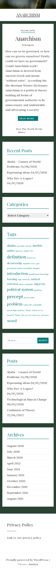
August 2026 (15, 446)
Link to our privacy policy (24, 537)
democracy (31, 258)
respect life (27, 305)
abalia (11, 245)
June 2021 (13, 469)
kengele (29, 45)
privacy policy (29, 297)
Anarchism (28, 38)
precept (15, 296)
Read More (27, 118)
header (20, 268)
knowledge (44, 274)
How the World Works (29, 129)
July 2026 (13, 451)
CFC (31, 251)
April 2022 (14, 463)
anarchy (28, 246)
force (33, 263)
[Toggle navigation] (49, 6)
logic (20, 279)
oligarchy (39, 284)
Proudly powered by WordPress (27, 559)
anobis (37, 245)
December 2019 (17, 487)
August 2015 (15, 498)
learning (12, 279)
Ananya (33, 564)
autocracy (19, 251)
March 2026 (15, 457)
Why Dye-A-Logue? (20, 178)
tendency (21, 310)
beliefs (26, 251)
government (11, 268)
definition (16, 257)
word (12, 320)
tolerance (45, 315)
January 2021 (15, 475)
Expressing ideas (18, 172)
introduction (17, 273)
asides (10, 250)
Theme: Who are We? (23, 315)
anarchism (20, 246)
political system (20, 289)
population (38, 290)
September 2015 (17, 493)
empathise (27, 263)
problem (14, 304)
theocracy (36, 315)
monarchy (26, 279)
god (37, 263)
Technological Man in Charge (27, 399)
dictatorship (14, 263)
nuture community (26, 284)
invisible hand (34, 274)
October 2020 (16, 481)
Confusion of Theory (21, 410)
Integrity (36, 268)
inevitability (27, 268)
